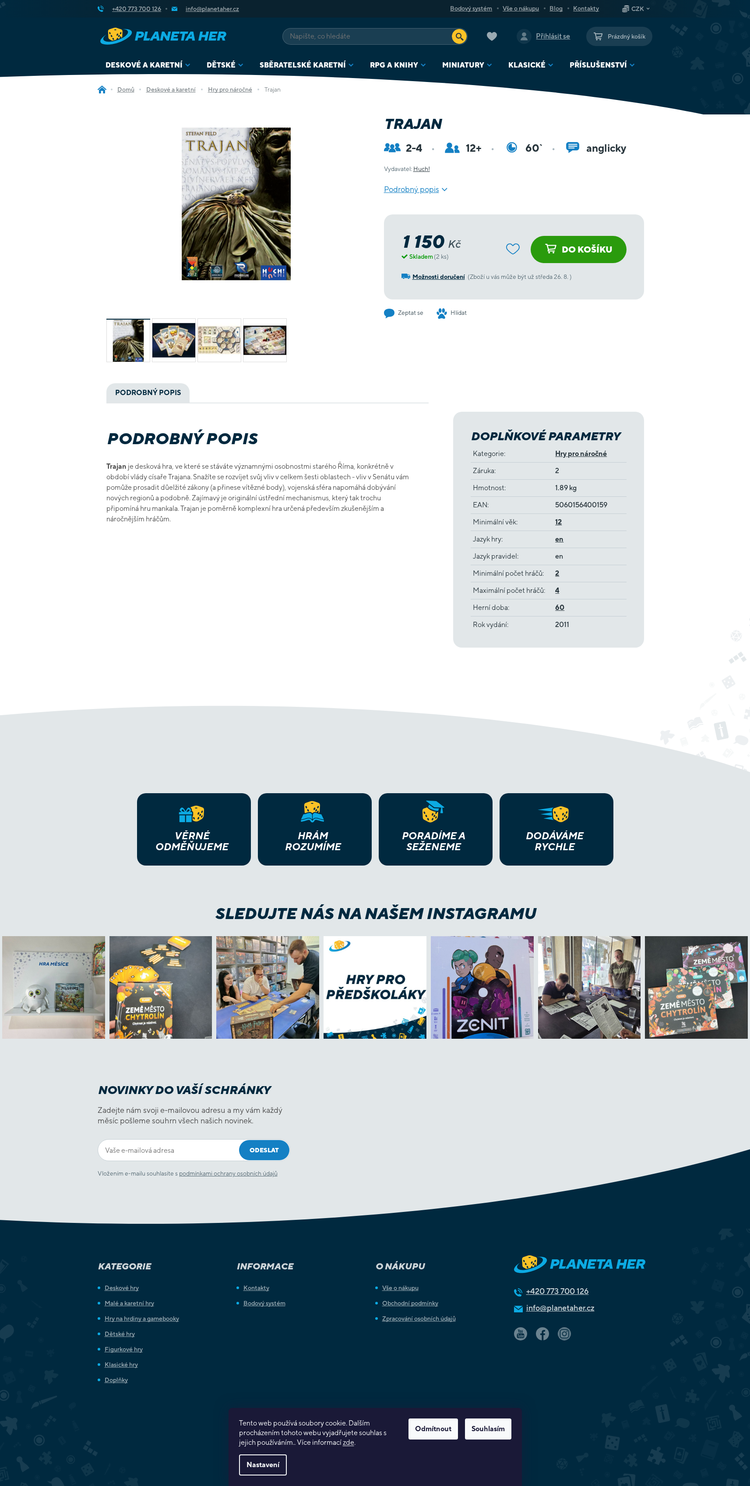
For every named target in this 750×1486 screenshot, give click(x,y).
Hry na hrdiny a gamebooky (142, 1318)
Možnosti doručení (438, 276)
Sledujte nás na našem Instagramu (375, 913)
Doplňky (116, 1379)
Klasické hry (121, 1364)
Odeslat (264, 1150)
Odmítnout (433, 1429)
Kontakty (586, 8)
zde (348, 1442)
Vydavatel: (407, 168)
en (559, 539)
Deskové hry (122, 1287)
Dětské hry (120, 1333)
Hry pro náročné (581, 453)
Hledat (459, 36)
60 (559, 607)
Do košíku (587, 249)
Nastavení (262, 1465)
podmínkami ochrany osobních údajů (228, 1173)
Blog (556, 8)
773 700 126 (557, 1291)
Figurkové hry (124, 1349)
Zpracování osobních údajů (419, 1318)
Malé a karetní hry (129, 1303)
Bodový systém (471, 8)
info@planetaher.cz (560, 1307)
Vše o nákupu (521, 8)
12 (558, 522)
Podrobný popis (411, 189)
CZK (637, 8)
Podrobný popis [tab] (148, 392)
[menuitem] (148, 65)
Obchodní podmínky (410, 1303)
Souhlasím (488, 1429)
